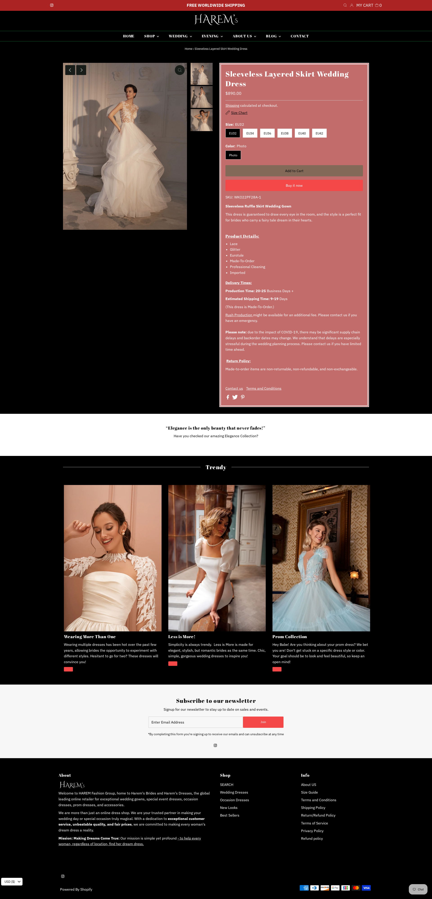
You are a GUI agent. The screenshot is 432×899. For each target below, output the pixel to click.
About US (308, 784)
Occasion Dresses (234, 800)
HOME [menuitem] (128, 36)
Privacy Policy (312, 830)
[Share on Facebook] (228, 398)
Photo (233, 155)
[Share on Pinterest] (243, 398)
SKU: (229, 197)
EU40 (302, 133)
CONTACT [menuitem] (300, 36)
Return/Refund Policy (318, 815)
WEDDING (179, 36)
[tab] (294, 236)
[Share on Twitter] (235, 398)
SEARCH (226, 784)
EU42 (319, 133)
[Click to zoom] (180, 70)
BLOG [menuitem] (272, 36)
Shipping (232, 105)
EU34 (250, 133)
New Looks (229, 807)
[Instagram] (51, 5)
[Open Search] (345, 5)
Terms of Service (314, 823)
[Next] (81, 70)
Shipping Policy (313, 807)
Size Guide (309, 792)
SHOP (150, 36)
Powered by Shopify (76, 889)
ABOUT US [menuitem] (243, 36)
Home (188, 49)
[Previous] (70, 70)
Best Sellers (229, 815)
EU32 (232, 133)
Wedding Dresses (234, 792)
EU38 (284, 133)
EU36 (267, 133)
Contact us (234, 388)
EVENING (211, 36)
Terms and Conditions (263, 388)
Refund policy (312, 838)
